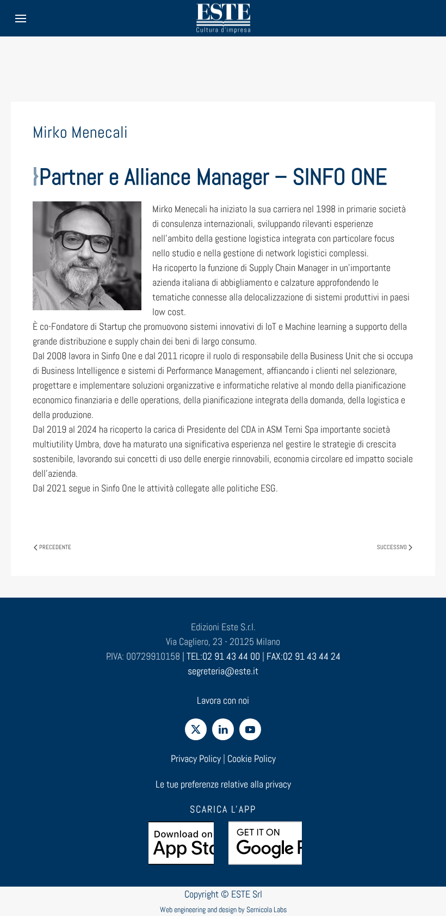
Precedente (55, 547)
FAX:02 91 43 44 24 (303, 656)
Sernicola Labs (266, 909)
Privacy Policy (196, 758)
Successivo (392, 547)
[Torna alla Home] (223, 18)
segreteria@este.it (223, 671)
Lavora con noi (223, 700)
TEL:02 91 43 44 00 (223, 656)
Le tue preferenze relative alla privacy (223, 784)
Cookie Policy (251, 758)
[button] (20, 18)
